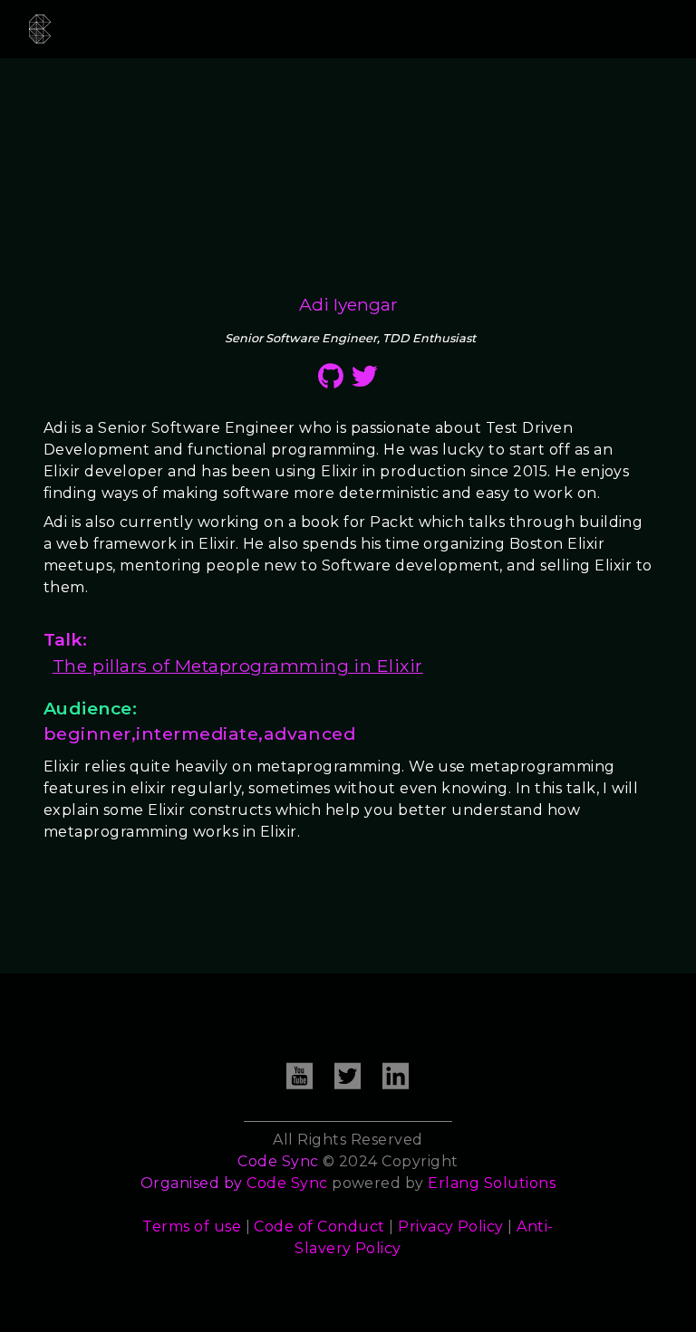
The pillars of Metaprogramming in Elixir (238, 665)
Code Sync (286, 1183)
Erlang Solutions (492, 1183)
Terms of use (191, 1226)
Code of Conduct (319, 1226)
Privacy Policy (451, 1226)
